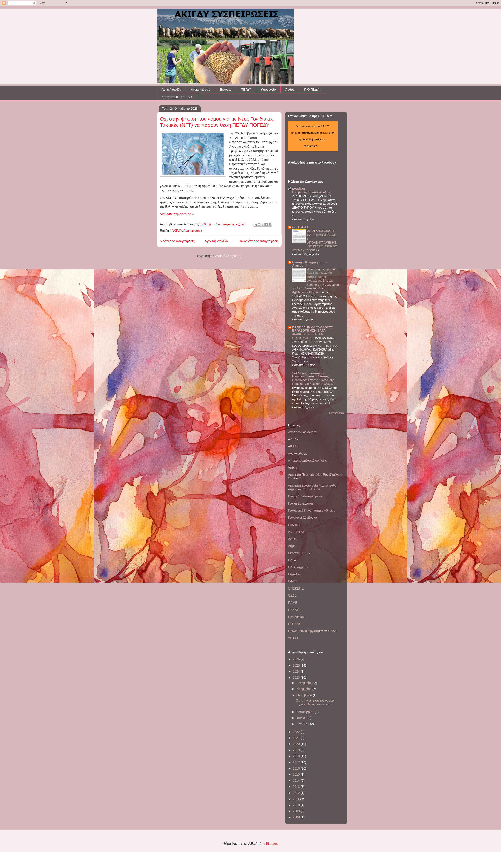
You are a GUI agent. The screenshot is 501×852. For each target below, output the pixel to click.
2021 (297, 738)
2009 (297, 811)
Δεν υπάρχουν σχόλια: (231, 224)
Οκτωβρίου (304, 695)
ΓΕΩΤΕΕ (294, 524)
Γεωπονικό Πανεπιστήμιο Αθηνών (311, 510)
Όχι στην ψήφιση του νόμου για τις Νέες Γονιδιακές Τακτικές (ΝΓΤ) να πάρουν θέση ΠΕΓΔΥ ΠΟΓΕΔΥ (217, 122)
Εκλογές (225, 89)
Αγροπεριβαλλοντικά (302, 432)
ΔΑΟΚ (292, 539)
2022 (297, 732)
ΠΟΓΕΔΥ (294, 624)
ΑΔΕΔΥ (293, 439)
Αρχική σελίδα (171, 89)
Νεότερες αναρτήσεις (177, 241)
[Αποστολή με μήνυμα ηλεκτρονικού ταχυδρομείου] (255, 225)
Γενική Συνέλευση (300, 503)
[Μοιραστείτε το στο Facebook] (266, 225)
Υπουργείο (268, 89)
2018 (297, 756)
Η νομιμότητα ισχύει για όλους (312, 192)
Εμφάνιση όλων (336, 413)
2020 (297, 744)
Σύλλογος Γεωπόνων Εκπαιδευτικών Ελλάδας (310, 375)
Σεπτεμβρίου (305, 712)
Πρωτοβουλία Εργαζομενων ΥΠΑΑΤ (313, 631)
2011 (296, 799)
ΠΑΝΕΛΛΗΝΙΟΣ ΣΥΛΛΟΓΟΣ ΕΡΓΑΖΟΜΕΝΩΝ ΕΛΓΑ (312, 329)
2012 (297, 793)
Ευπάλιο (294, 574)
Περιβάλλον (296, 617)
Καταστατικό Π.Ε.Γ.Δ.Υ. (177, 97)
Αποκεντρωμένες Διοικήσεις (307, 460)
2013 (297, 786)
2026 (297, 659)
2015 (297, 774)
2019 (297, 750)
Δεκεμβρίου (304, 683)
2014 (297, 780)
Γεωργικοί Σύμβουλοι (303, 517)
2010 (297, 805)
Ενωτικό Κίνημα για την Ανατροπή (309, 264)
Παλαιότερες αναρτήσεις (258, 241)
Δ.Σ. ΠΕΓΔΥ (296, 532)
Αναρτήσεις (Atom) (228, 256)
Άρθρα (290, 89)
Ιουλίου (301, 718)
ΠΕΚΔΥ (293, 609)
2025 (297, 665)
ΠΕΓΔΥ (246, 89)
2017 (297, 762)
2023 (297, 677)
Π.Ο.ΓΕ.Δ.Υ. (312, 89)
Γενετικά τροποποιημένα (305, 496)
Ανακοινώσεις (200, 89)
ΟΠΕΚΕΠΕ (296, 588)
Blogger (271, 843)
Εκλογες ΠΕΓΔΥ (299, 553)
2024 (297, 671)
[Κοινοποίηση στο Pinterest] (270, 225)
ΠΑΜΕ (292, 602)
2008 (297, 817)
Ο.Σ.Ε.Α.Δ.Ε (300, 227)
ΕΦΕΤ (292, 581)
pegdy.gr (298, 188)
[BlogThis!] (259, 225)
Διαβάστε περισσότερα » (177, 214)
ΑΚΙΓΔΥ (177, 230)
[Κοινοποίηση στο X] (263, 225)
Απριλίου (303, 724)
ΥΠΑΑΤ (293, 638)
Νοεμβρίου (304, 689)
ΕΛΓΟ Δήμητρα (298, 567)
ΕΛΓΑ (292, 560)
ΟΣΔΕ (292, 595)
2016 (297, 768)
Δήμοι (292, 546)
